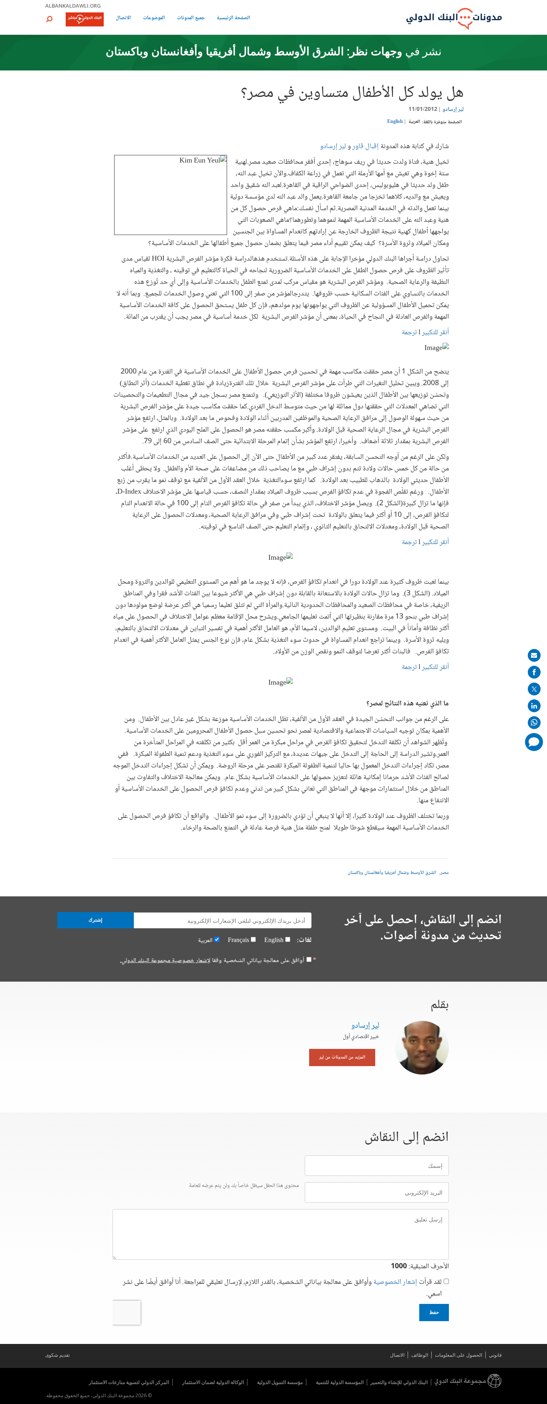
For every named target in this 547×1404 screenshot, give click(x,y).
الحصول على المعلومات (458, 1355)
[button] (49, 19)
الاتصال (123, 18)
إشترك (95, 920)
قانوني (495, 1355)
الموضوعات (154, 18)
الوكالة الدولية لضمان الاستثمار (213, 1382)
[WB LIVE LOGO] (85, 20)
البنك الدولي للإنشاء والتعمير (399, 1382)
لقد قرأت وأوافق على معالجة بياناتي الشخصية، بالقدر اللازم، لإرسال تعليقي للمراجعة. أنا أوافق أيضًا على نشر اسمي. (282, 1288)
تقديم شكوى (57, 1355)
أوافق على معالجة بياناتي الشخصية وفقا (212, 961)
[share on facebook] (534, 672)
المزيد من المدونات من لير (342, 1057)
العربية (414, 122)
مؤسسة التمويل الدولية (280, 1382)
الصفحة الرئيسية (233, 18)
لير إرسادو (453, 109)
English (395, 122)
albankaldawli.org (73, 5)
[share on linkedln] (534, 705)
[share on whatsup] (534, 722)
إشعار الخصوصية (395, 1282)
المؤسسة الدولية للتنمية (340, 1382)
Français (238, 940)
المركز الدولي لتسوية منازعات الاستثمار (129, 1382)
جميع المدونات (191, 18)
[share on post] (534, 689)
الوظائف (419, 1355)
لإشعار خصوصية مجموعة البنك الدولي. (165, 960)
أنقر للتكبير (435, 667)
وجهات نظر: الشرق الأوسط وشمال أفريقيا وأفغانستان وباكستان (254, 52)
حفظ (434, 1312)
